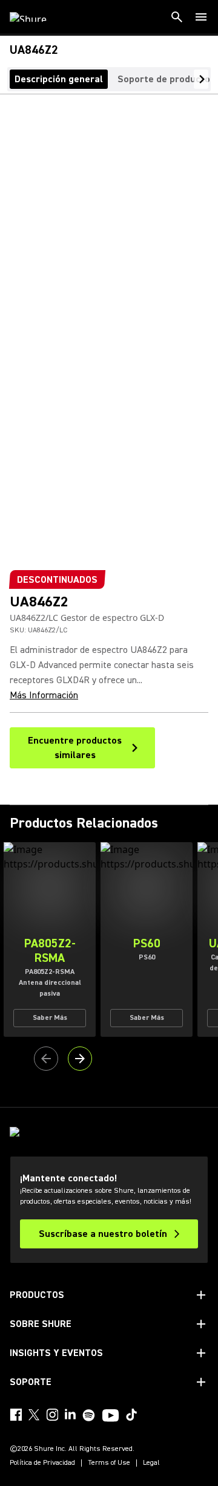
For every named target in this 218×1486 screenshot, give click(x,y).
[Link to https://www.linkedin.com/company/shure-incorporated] (70, 1415)
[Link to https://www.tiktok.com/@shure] (131, 1415)
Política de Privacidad (42, 1463)
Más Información (44, 695)
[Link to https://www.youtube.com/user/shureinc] (110, 1416)
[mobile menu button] (201, 17)
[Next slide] (80, 1058)
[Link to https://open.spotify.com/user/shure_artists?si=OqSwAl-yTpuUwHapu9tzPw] (89, 1415)
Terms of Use (109, 1463)
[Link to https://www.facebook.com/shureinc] (16, 1415)
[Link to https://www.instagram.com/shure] (52, 1415)
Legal (151, 1463)
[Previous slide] (46, 1058)
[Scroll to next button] (201, 79)
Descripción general (59, 79)
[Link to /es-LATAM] (36, 17)
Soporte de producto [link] (163, 79)
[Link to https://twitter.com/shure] (34, 1415)
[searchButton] (177, 17)
